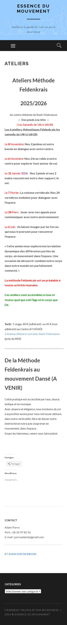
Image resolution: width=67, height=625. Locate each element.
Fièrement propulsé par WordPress (32, 610)
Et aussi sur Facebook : (21, 554)
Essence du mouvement (33, 8)
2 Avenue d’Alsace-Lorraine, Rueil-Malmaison (32, 334)
